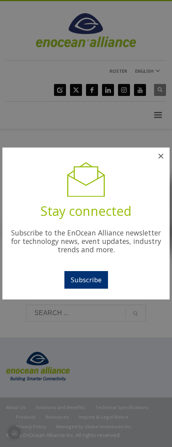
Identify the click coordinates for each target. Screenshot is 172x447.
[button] (14, 432)
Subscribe (86, 279)
